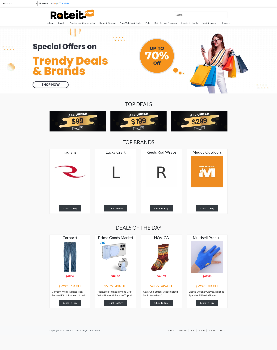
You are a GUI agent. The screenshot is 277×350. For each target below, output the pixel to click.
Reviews (226, 22)
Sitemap (212, 330)
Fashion (50, 22)
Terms (192, 330)
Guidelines (182, 330)
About (171, 330)
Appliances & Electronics (82, 22)
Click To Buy (70, 208)
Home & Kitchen (107, 22)
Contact (223, 330)
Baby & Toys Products (166, 22)
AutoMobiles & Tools (130, 22)
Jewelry (62, 22)
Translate (64, 3)
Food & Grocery (210, 22)
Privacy (202, 330)
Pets (147, 22)
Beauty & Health (189, 22)
